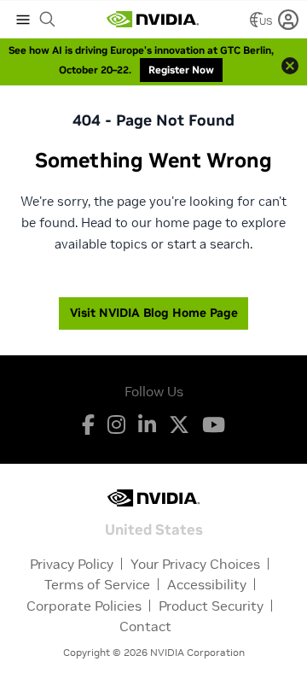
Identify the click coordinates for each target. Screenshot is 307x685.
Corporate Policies (84, 605)
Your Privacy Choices (195, 563)
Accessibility (206, 584)
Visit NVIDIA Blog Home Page (154, 312)
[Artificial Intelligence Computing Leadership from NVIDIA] (152, 20)
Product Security (211, 605)
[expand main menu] (23, 19)
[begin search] (48, 19)
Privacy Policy (71, 563)
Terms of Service (97, 584)
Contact (145, 626)
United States (154, 528)
